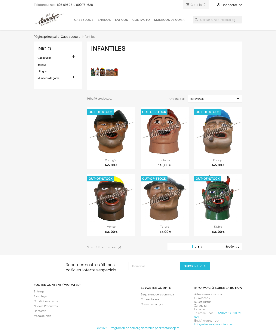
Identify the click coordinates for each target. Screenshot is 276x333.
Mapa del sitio (42, 316)
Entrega (39, 291)
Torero (164, 226)
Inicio (44, 48)
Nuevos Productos (46, 306)
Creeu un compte (152, 304)
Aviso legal (40, 296)
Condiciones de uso (47, 301)
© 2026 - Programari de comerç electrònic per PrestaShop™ (138, 328)
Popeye (218, 160)
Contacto (141, 20)
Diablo (218, 226)
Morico (111, 226)
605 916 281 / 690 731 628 (75, 5)
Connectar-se (150, 299)
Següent (233, 247)
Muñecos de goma (169, 20)
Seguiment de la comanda (157, 294)
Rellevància (215, 99)
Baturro (165, 160)
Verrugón (111, 160)
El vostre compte (156, 288)
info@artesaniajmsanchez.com (214, 324)
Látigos (121, 20)
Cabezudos (84, 20)
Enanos (104, 20)
